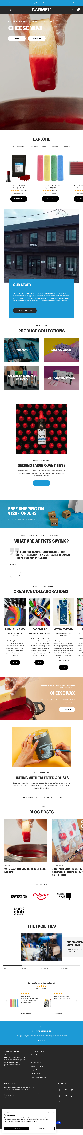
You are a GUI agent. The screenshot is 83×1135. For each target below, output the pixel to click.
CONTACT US (41, 483)
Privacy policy (50, 1113)
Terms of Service (36, 1062)
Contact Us (34, 1055)
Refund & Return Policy (38, 1077)
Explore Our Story (25, 310)
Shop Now (67, 709)
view (15, 662)
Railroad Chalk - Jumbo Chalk (50, 185)
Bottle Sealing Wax (19, 185)
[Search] (10, 10)
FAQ (32, 1058)
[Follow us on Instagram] (72, 1090)
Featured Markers (38, 146)
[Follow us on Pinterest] (60, 1096)
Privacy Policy (35, 1070)
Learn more (62, 3)
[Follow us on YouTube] (66, 1096)
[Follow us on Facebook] (60, 1090)
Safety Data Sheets (37, 1066)
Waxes (7, 865)
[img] (41, 986)
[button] (6, 1001)
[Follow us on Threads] (66, 1090)
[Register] (36, 1095)
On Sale (67, 146)
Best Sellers (18, 146)
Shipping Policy (36, 1073)
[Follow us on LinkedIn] (60, 1102)
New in (55, 146)
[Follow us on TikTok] (72, 1096)
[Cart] (78, 10)
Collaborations (59, 865)
